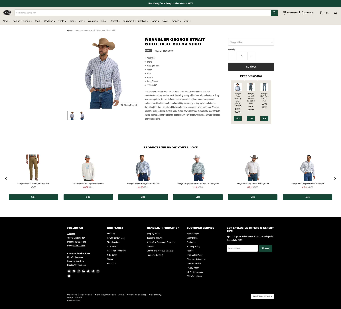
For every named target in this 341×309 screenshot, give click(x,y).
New (5, 21)
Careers (150, 246)
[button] (325, 12)
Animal (114, 21)
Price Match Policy (194, 254)
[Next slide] (335, 178)
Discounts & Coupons (196, 259)
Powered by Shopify (73, 300)
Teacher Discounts (155, 237)
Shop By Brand (153, 233)
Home (154, 21)
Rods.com (111, 263)
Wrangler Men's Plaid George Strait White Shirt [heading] (143, 183)
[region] (251, 104)
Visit (186, 21)
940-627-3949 (79, 245)
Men (81, 21)
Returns (190, 250)
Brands (175, 21)
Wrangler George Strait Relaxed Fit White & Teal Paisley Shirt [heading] (198, 183)
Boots (61, 21)
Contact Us (191, 242)
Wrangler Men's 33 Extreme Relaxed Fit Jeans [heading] (251, 98)
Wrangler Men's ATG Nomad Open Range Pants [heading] (33, 183)
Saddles (49, 21)
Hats (71, 21)
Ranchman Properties (116, 250)
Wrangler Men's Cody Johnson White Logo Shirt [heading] (253, 183)
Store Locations (113, 242)
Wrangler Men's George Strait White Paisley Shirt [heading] (307, 183)
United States (261, 296)
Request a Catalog (155, 254)
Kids (103, 21)
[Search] (274, 13)
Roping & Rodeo (21, 21)
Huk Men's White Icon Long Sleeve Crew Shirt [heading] (88, 183)
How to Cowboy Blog (116, 237)
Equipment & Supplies (134, 21)
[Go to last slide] (6, 178)
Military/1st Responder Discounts (161, 242)
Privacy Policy (193, 267)
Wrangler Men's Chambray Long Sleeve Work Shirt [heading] (237, 99)
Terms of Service (194, 263)
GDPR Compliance (195, 272)
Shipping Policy (193, 246)
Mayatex (110, 259)
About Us (111, 233)
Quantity (231, 49)
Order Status (192, 237)
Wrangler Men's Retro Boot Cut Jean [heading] (264, 97)
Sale (164, 21)
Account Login (193, 233)
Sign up (265, 248)
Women (92, 21)
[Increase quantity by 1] (251, 56)
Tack (37, 21)
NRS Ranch (112, 254)
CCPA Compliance (194, 276)
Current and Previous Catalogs (160, 250)
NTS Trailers (112, 246)
